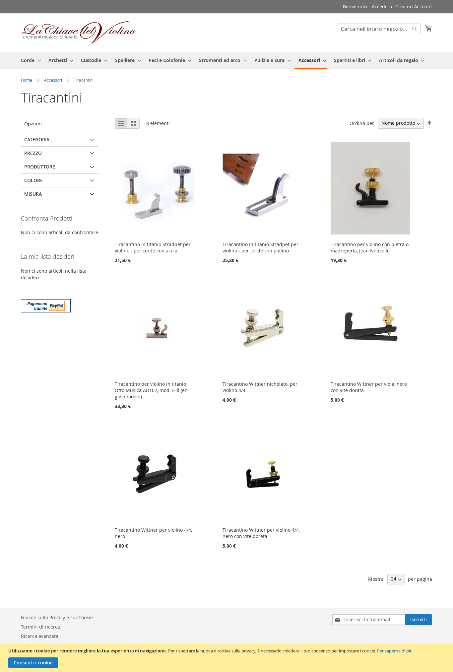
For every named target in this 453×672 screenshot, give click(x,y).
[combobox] (379, 29)
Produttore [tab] (39, 167)
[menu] (226, 60)
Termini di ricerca (40, 627)
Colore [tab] (33, 180)
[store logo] (79, 32)
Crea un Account (413, 6)
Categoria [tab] (36, 139)
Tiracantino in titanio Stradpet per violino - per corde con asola (153, 247)
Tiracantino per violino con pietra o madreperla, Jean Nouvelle (370, 247)
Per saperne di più (395, 651)
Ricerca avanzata (39, 636)
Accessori (53, 80)
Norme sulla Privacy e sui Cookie (57, 617)
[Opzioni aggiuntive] (46, 305)
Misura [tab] (33, 194)
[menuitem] (29, 60)
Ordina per (362, 123)
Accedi (379, 6)
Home (27, 80)
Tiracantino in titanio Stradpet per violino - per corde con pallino (260, 247)
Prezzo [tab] (33, 153)
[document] (227, 658)
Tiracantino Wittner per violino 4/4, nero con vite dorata (261, 533)
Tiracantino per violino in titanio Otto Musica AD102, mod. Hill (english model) (152, 390)
